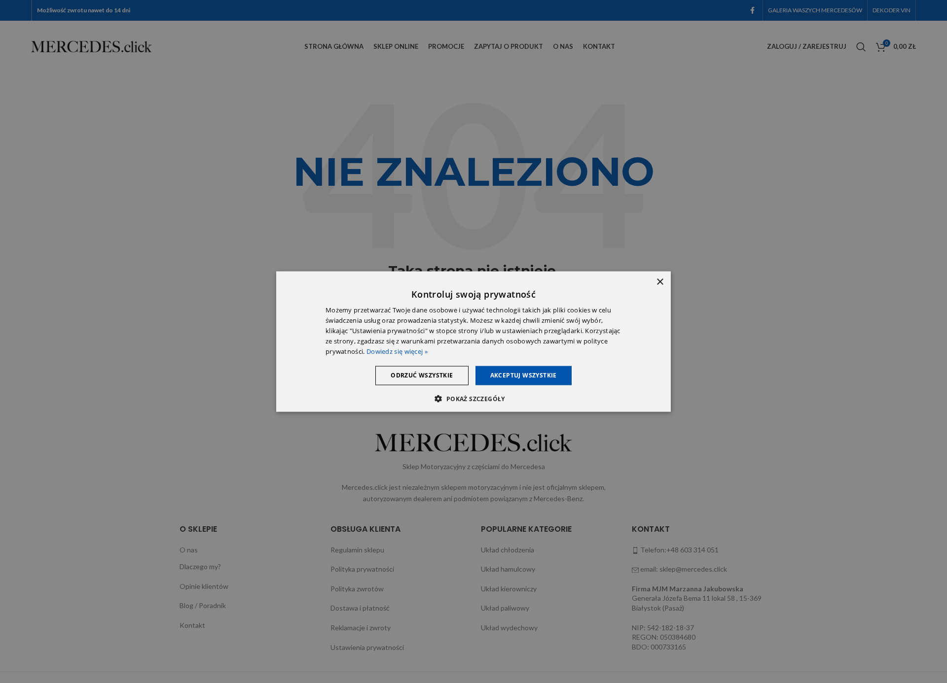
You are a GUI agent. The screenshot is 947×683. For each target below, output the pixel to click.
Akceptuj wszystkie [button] (523, 375)
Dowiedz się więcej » (397, 350)
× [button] (659, 282)
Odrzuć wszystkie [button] (422, 375)
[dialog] (473, 342)
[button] (473, 398)
